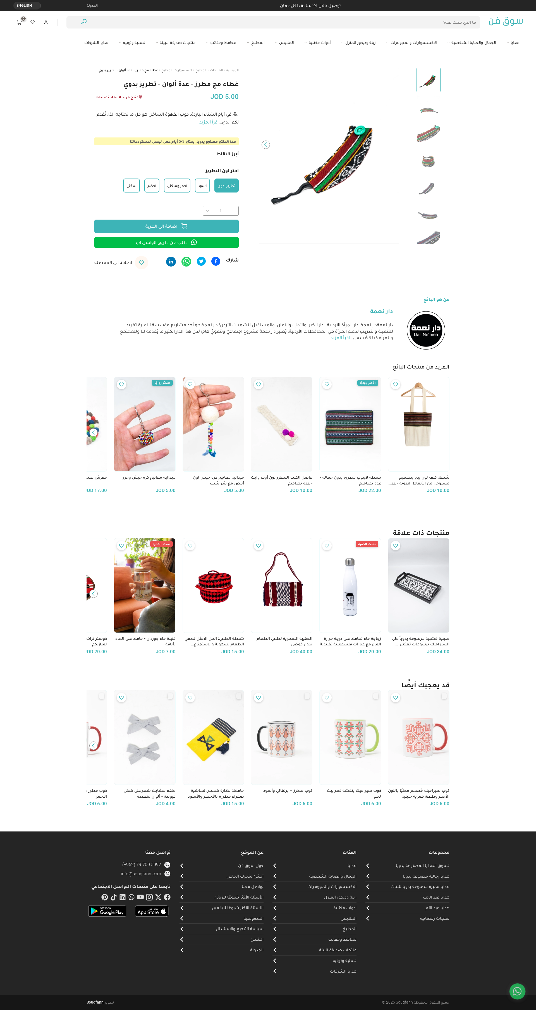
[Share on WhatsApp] (186, 262)
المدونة (92, 5)
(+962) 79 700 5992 (141, 864)
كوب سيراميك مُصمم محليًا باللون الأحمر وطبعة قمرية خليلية (418, 793)
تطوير (100, 1002)
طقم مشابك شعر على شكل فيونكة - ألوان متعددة (149, 793)
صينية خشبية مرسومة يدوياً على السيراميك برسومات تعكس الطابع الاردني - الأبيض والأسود (420, 641)
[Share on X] (201, 261)
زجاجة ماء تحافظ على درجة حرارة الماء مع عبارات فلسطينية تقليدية (350, 641)
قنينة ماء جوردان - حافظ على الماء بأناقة (145, 641)
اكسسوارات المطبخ (176, 70)
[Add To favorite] (395, 384)
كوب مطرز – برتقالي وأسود (287, 790)
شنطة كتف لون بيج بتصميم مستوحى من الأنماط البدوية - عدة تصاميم (419, 480)
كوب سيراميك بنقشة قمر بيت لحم (354, 793)
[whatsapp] (131, 898)
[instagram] (149, 898)
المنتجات (216, 70)
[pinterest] (104, 898)
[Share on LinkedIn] (171, 262)
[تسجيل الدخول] (46, 22)
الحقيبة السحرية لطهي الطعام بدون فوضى (284, 641)
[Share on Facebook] (215, 261)
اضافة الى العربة (161, 226)
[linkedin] (122, 898)
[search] (83, 22)
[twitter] (158, 898)
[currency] (37, 5)
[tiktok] (113, 898)
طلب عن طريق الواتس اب (162, 242)
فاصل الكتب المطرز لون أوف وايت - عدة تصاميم (281, 480)
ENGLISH (24, 5)
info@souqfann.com (141, 873)
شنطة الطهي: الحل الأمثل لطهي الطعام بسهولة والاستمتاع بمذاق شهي (214, 641)
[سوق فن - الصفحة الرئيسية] (506, 22)
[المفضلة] (33, 22)
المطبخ (201, 70)
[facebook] (167, 898)
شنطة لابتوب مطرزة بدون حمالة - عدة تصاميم (350, 480)
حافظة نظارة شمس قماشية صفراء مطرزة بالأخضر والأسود (216, 793)
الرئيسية (232, 70)
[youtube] (140, 898)
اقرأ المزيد (209, 122)
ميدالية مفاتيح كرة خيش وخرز (149, 477)
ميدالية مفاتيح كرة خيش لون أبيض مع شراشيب (218, 480)
